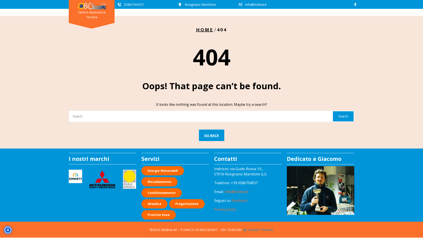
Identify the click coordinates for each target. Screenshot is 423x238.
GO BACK (211, 135)
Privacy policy (225, 209)
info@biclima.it (256, 4)
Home (204, 30)
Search (343, 116)
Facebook (239, 200)
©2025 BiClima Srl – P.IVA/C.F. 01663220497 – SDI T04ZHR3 (211, 229)
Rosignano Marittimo (200, 4)
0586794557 (134, 4)
